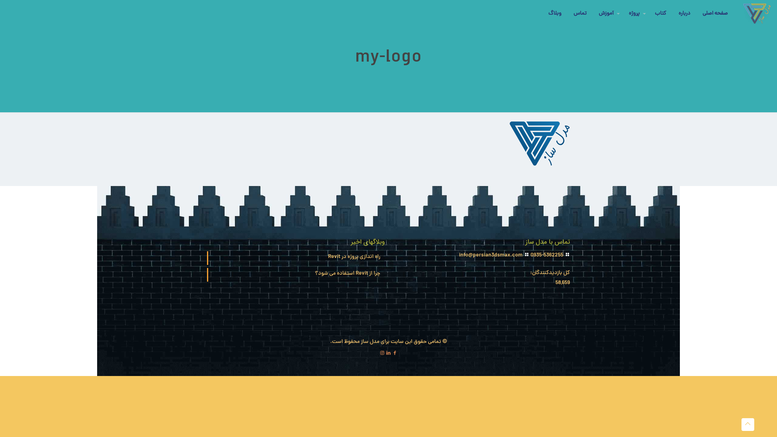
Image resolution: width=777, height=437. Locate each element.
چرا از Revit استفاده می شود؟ (347, 273)
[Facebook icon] (395, 353)
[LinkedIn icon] (388, 353)
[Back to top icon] (747, 424)
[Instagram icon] (382, 353)
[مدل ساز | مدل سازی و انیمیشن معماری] (757, 13)
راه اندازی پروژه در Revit (354, 257)
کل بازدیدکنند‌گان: (549, 273)
